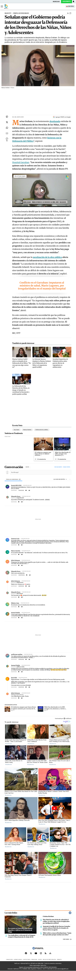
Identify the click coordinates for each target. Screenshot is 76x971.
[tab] (13, 479)
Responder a (17, 497)
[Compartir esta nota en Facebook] (7, 116)
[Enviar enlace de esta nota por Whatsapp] (7, 127)
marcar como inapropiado (66, 491)
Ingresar (56, 1)
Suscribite (67, 1)
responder (14, 490)
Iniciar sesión (58, 467)
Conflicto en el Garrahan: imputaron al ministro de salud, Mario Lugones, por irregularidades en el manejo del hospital (42, 285)
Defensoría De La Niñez (41, 429)
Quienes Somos (18, 959)
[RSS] (45, 953)
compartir (60, 490)
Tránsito (59, 959)
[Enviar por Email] (7, 133)
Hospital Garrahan (20, 162)
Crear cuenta (66, 467)
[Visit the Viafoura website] (67, 718)
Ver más (66, 939)
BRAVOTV (8, 13)
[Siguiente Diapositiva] (70, 450)
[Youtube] (36, 953)
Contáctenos (26, 959)
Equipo (40, 959)
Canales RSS (9, 959)
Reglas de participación (49, 959)
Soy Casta (16, 429)
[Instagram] (41, 953)
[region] (38, 593)
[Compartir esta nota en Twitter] (7, 122)
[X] (31, 953)
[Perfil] (38, 949)
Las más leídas (11, 913)
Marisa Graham (27, 429)
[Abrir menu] (2, 6)
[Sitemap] (50, 953)
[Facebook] (26, 953)
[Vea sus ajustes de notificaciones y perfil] (73, 1)
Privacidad (34, 959)
